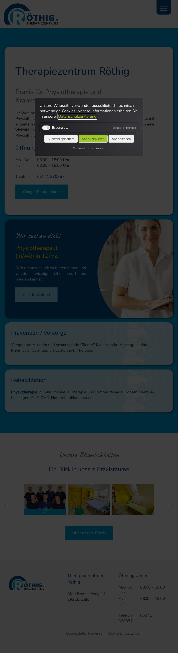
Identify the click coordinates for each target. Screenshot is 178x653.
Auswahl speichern (61, 139)
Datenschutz (81, 148)
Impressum (98, 148)
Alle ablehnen (121, 139)
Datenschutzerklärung (77, 116)
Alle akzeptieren (93, 139)
